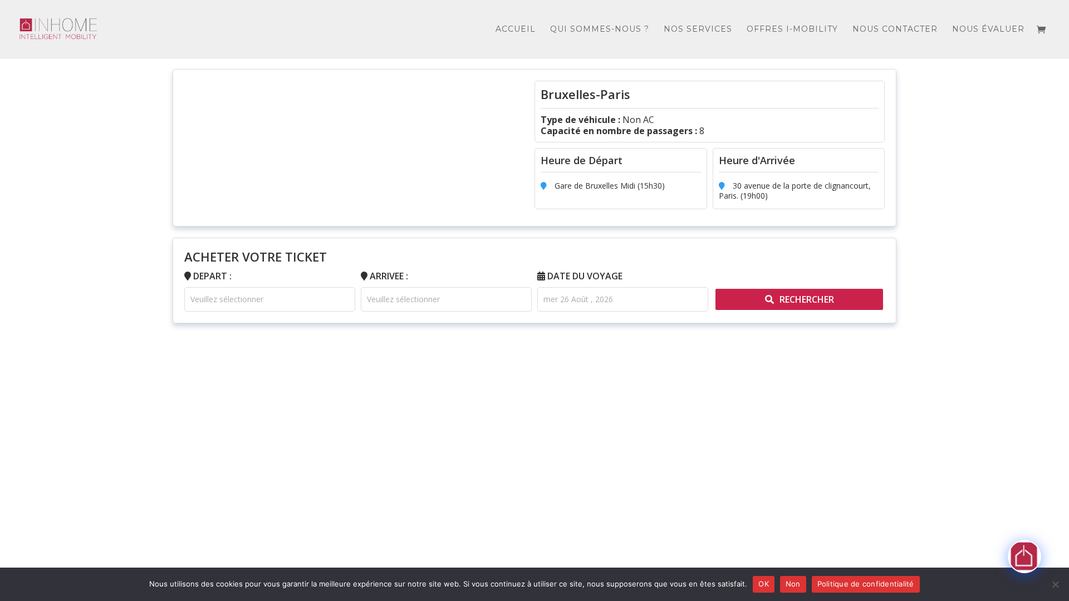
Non (793, 583)
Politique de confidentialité (865, 583)
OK (763, 583)
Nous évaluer (988, 29)
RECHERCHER (806, 299)
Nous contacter (895, 29)
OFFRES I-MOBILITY (792, 29)
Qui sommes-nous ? (599, 29)
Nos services (698, 29)
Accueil (516, 29)
